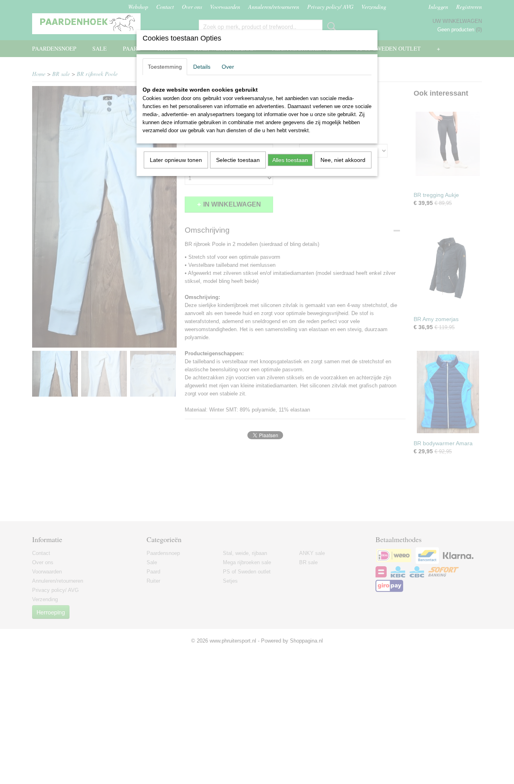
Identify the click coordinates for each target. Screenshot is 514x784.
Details (201, 66)
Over (228, 66)
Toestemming (165, 66)
